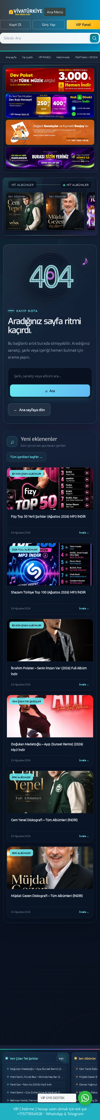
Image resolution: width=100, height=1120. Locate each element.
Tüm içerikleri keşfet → (26, 457)
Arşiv (61, 1058)
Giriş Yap (48, 25)
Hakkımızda (62, 57)
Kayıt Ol (15, 25)
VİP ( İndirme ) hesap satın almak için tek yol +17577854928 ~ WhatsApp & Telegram (50, 1111)
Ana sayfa (11, 57)
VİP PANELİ (44, 57)
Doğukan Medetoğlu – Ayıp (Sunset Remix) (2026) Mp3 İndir (38, 1069)
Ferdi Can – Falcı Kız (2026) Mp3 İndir (31, 1084)
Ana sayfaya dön (29, 409)
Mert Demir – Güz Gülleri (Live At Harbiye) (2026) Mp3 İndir (38, 1092)
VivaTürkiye (26, 11)
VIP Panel (83, 25)
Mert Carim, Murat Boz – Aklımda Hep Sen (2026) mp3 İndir (38, 1077)
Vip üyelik (27, 57)
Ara (50, 390)
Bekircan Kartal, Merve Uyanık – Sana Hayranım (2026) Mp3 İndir (38, 1100)
